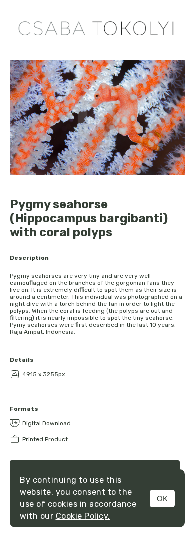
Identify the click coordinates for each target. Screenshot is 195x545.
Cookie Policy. (83, 516)
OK (162, 498)
